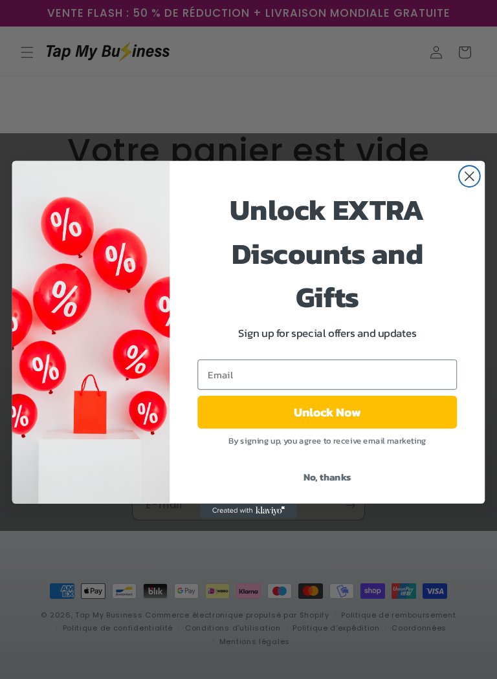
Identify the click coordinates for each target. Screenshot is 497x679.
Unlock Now (327, 412)
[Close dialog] (469, 176)
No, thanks (327, 476)
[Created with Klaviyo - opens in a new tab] (248, 511)
